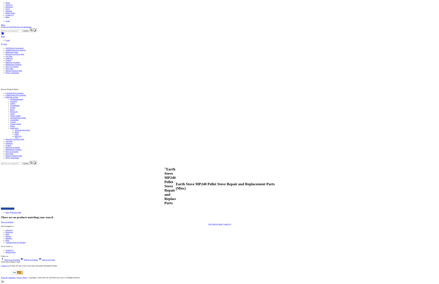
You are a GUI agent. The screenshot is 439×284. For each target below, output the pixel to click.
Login (7, 21)
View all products (7, 222)
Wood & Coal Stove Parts (14, 54)
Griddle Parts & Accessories (15, 50)
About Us (9, 5)
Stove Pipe (9, 69)
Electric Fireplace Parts (13, 71)
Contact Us (9, 15)
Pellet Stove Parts (11, 52)
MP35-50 (18, 136)
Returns (8, 236)
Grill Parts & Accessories (14, 48)
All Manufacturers (16, 99)
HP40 (17, 132)
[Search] (33, 30)
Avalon (12, 108)
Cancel (25, 31)
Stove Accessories (12, 67)
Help (7, 234)
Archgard (13, 101)
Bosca (12, 110)
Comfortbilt (14, 120)
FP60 (17, 134)
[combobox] (11, 31)
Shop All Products (7, 209)
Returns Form (10, 252)
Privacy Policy (22, 278)
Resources (9, 7)
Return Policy (10, 13)
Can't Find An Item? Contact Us (219, 224)
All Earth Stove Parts (22, 130)
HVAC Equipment (12, 73)
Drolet (12, 126)
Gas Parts (8, 56)
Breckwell (13, 112)
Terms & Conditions (8, 278)
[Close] (2, 282)
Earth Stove (14, 128)
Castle (12, 114)
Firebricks (9, 58)
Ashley (12, 103)
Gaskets (8, 60)
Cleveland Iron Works (18, 118)
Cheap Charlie (15, 116)
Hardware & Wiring (12, 62)
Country (13, 122)
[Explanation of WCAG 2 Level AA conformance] (18, 274)
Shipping (8, 11)
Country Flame (15, 124)
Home (7, 3)
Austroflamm (15, 105)
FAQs (7, 9)
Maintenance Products (13, 65)
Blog (7, 17)
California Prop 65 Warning (15, 242)
